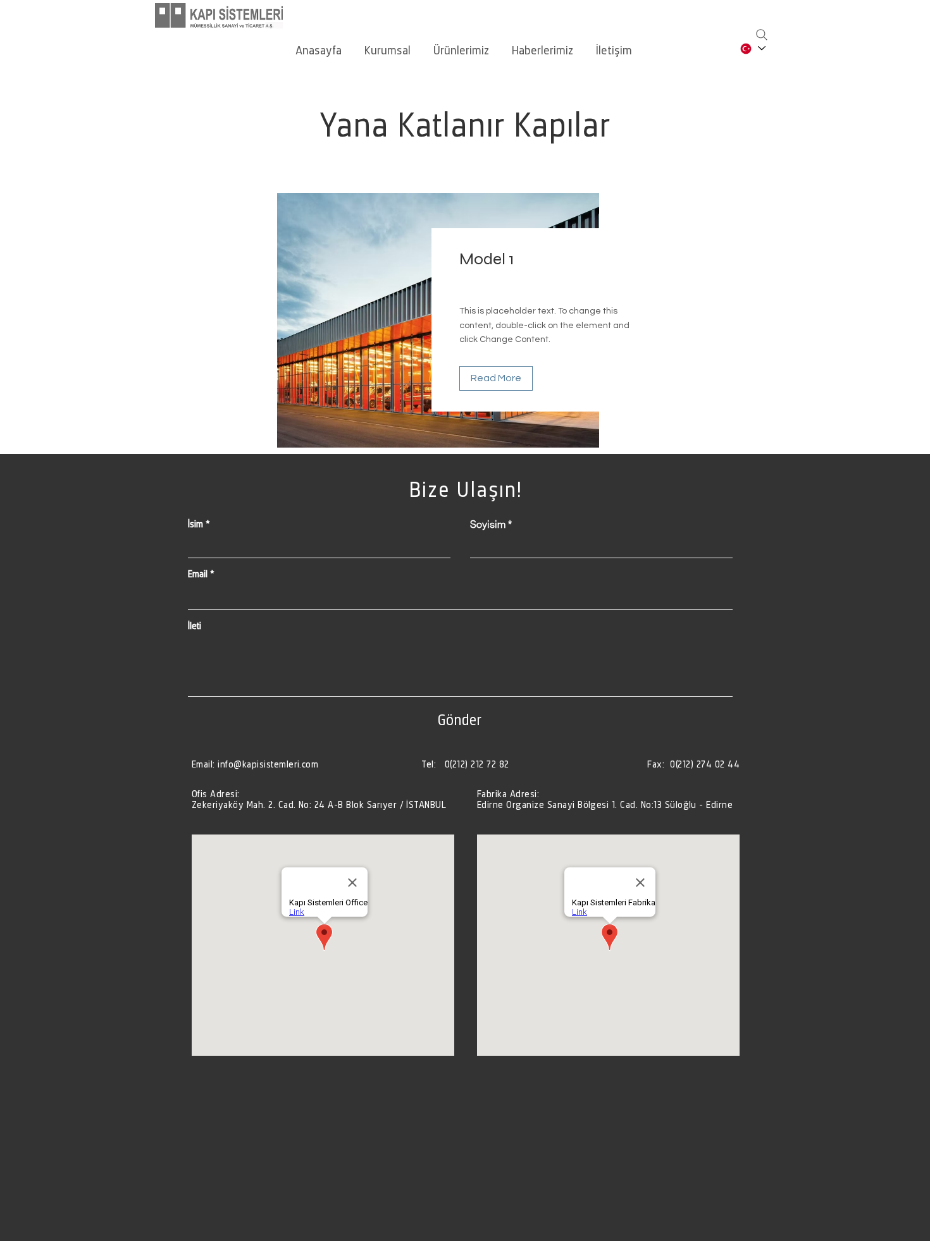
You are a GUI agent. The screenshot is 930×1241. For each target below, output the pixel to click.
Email (198, 574)
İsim (195, 524)
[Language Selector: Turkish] (752, 48)
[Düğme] (321, 799)
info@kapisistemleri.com (268, 764)
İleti (194, 626)
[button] (387, 44)
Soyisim (487, 524)
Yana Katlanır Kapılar (465, 124)
